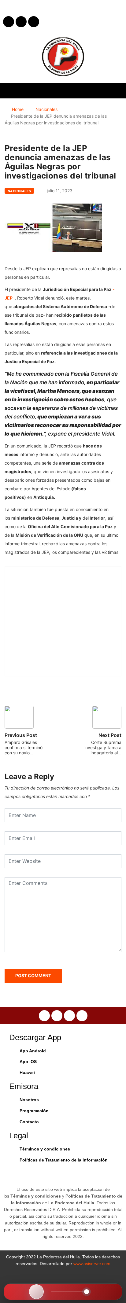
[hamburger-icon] (116, 90)
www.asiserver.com (91, 1263)
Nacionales (46, 109)
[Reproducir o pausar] (36, 1291)
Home (18, 109)
